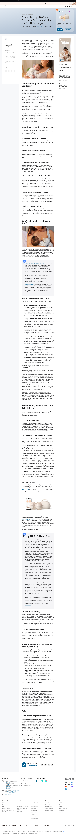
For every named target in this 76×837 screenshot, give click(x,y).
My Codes (18, 804)
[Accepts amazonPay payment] (69, 782)
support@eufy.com (15, 790)
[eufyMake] (19, 0)
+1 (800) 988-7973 (7, 782)
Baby (32, 14)
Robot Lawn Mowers (6, 808)
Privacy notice (48, 831)
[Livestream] (69, 6)
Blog (60, 804)
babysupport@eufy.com (11, 791)
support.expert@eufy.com (11, 792)
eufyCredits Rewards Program (22, 806)
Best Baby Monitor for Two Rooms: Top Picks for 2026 (65, 69)
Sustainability (61, 810)
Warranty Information (49, 804)
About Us (24, 831)
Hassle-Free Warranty (27, 785)
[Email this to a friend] (52, 765)
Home (23, 14)
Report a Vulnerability (49, 808)
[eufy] (15, 0)
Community (61, 812)
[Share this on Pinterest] (49, 765)
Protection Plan (33, 816)
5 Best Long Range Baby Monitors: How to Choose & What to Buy (65, 77)
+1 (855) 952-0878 (7, 784)
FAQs (6, 67)
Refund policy (40, 831)
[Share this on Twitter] (42, 765)
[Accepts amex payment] (72, 782)
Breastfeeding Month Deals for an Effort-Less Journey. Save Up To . (38, 3)
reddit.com (28, 605)
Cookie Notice (24, 833)
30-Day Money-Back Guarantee (29, 783)
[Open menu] (71, 6)
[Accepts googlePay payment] (72, 784)
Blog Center (27, 14)
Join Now (65, 42)
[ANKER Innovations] (67, 0)
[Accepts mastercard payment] (66, 787)
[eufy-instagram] (66, 779)
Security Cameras (5, 804)
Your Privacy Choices (57, 831)
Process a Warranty (48, 806)
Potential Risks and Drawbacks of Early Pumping (9, 61)
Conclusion (7, 65)
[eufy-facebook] (69, 779)
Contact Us (61, 806)
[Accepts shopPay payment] (72, 787)
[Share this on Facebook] (45, 765)
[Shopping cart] (67, 6)
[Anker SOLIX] (10, 0)
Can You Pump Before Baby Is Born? (10, 53)
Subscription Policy (33, 833)
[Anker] (5, 0)
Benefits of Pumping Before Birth (9, 50)
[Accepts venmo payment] (66, 789)
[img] (66, 782)
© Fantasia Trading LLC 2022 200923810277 (12, 831)
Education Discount (34, 806)
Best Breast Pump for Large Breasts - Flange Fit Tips (64, 85)
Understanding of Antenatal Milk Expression (9, 45)
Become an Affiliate (34, 810)
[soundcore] (25, 0)
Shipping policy (31, 831)
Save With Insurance (34, 812)
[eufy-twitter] (73, 779)
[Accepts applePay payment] (66, 784)
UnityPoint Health (30, 284)
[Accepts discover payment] (69, 784)
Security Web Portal (34, 818)
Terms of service (15, 833)
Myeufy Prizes (19, 811)
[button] (37, 781)
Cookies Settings (6, 833)
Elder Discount (33, 808)
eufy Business (33, 804)
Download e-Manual (49, 810)
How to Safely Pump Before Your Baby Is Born (11, 57)
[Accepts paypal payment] (69, 787)
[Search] (65, 6)
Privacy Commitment (63, 808)
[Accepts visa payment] (69, 789)
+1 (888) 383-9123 (7, 788)
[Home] (9, 6)
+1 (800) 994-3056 (7, 786)
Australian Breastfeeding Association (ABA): (37, 263)
